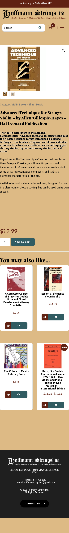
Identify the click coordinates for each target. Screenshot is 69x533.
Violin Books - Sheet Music (27, 104)
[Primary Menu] (62, 27)
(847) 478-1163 (39, 480)
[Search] (40, 28)
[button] (63, 50)
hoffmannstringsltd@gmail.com (39, 482)
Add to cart (23, 241)
